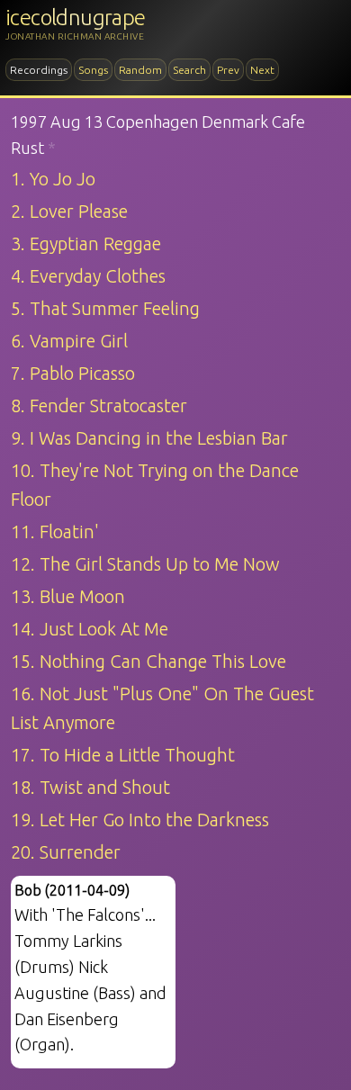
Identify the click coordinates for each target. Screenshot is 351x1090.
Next (262, 70)
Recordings (39, 70)
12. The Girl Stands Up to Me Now (145, 564)
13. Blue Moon (68, 596)
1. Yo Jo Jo (53, 178)
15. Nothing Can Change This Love (148, 661)
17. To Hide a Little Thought (123, 754)
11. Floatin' (55, 531)
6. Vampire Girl (69, 340)
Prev (228, 70)
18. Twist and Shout (90, 787)
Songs (93, 70)
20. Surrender (66, 852)
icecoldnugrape (75, 17)
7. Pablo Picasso (73, 373)
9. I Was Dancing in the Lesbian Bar (149, 438)
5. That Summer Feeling (105, 308)
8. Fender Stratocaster (99, 405)
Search (189, 70)
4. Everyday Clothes (88, 276)
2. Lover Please (69, 211)
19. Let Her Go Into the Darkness (140, 819)
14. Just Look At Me (89, 628)
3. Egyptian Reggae (86, 243)
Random (140, 70)
